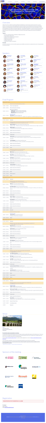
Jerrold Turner (10, 89)
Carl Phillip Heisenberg (36, 64)
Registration (42, 1)
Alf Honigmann (10, 68)
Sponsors (35, 1)
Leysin (3, 327)
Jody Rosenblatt (10, 85)
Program (23, 1)
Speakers (16, 1)
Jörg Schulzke (23, 85)
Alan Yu (22, 89)
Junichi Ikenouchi (24, 68)
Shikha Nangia (9, 80)
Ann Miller (36, 76)
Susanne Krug (9, 72)
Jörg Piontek (36, 80)
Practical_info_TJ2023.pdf (7, 344)
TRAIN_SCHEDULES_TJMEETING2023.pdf (17, 344)
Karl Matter (23, 76)
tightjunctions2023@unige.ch (9, 407)
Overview (10, 1)
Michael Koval (36, 68)
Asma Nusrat (22, 80)
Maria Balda (9, 55)
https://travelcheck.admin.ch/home (11, 337)
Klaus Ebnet (23, 55)
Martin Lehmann (23, 72)
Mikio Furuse (23, 59)
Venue (29, 1)
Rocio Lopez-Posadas (38, 72)
